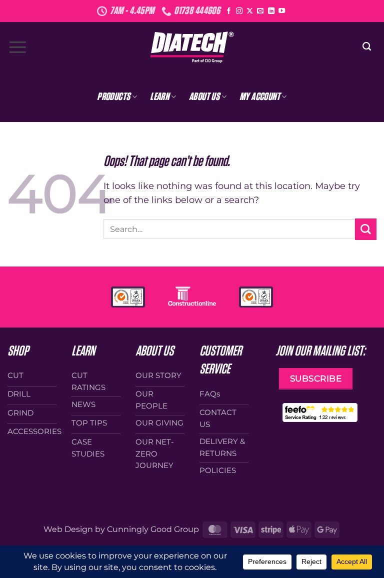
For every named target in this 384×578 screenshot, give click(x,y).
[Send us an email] (260, 11)
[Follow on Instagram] (239, 11)
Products (113, 97)
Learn (159, 97)
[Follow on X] (249, 11)
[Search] (367, 47)
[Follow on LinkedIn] (271, 11)
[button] (18, 47)
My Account (260, 97)
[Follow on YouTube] (281, 11)
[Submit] (365, 229)
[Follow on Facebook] (229, 11)
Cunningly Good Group (153, 529)
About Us (204, 97)
